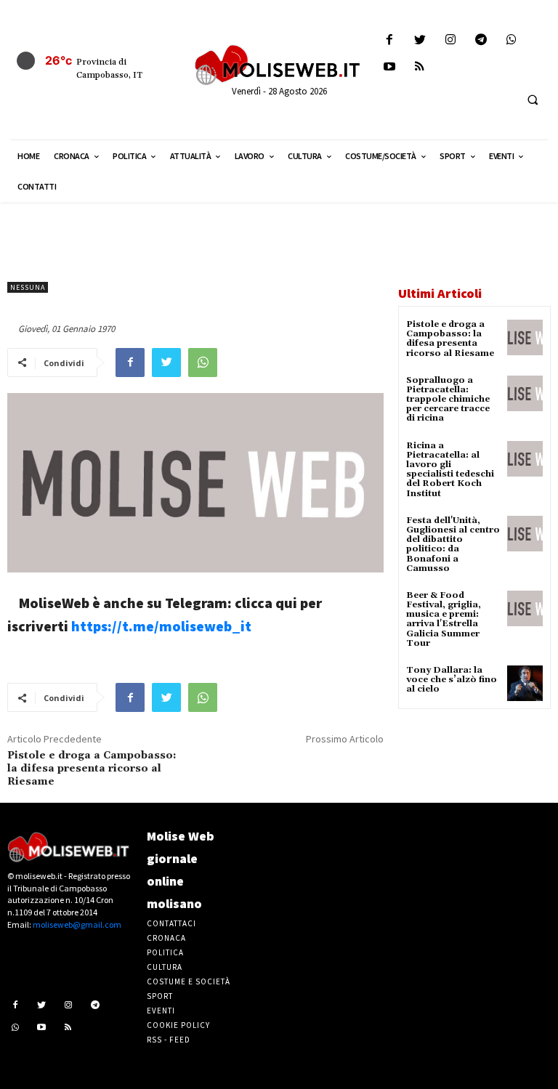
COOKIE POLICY (178, 1025)
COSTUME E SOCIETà (188, 981)
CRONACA (166, 938)
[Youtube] (389, 67)
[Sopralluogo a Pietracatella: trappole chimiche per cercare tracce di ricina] (525, 393)
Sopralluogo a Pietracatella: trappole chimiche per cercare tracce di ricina (448, 399)
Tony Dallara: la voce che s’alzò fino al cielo (451, 680)
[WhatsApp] (202, 362)
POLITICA (165, 952)
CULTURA (164, 967)
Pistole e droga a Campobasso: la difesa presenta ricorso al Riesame (92, 768)
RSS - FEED (168, 1040)
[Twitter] (419, 40)
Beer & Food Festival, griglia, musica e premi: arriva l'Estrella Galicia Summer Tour (443, 619)
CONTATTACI (171, 923)
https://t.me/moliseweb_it (161, 626)
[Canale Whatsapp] (512, 40)
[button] (532, 99)
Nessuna (27, 287)
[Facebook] (389, 40)
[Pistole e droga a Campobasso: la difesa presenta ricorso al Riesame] (525, 337)
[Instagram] (450, 40)
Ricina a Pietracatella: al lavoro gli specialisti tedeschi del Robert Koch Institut (450, 469)
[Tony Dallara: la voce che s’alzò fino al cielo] (525, 683)
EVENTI (161, 1010)
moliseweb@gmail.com (77, 924)
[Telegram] (481, 40)
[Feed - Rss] (419, 67)
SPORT (160, 996)
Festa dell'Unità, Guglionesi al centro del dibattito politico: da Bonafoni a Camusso (453, 544)
